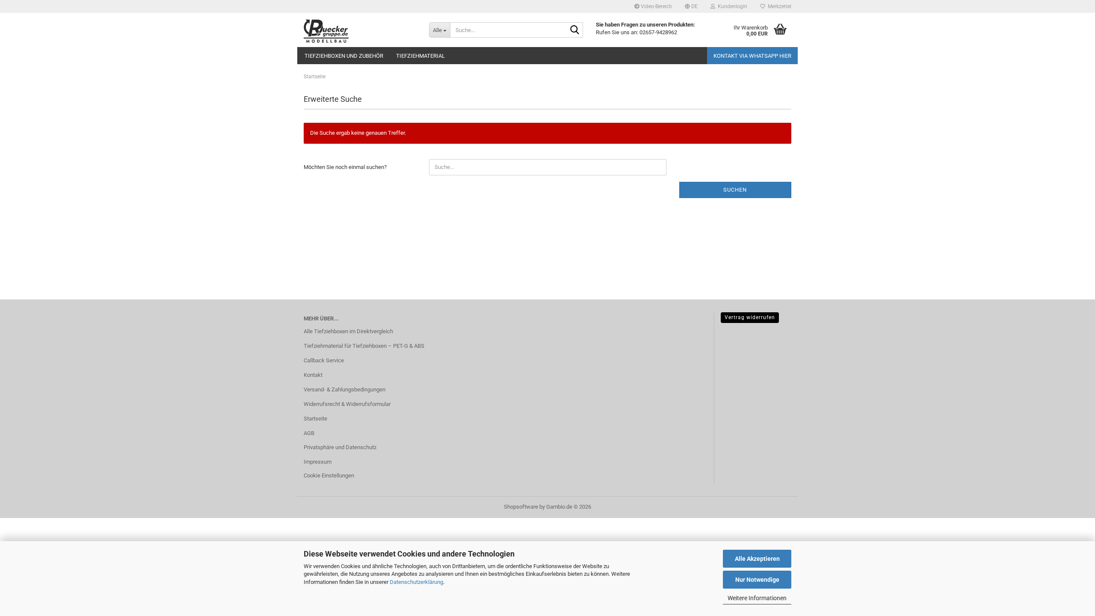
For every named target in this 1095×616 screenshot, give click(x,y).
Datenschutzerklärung (416, 582)
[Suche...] (575, 30)
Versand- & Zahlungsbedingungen (344, 389)
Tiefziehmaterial (420, 56)
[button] (691, 6)
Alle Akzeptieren (757, 558)
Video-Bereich (655, 6)
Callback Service (324, 360)
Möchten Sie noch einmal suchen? (345, 167)
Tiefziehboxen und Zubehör (344, 56)
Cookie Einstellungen (329, 475)
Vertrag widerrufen (750, 317)
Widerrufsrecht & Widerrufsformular (347, 404)
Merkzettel (778, 6)
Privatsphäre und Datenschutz (340, 447)
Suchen (735, 190)
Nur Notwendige (757, 579)
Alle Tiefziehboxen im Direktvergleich (348, 331)
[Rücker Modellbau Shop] (360, 30)
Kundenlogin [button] (731, 6)
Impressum (317, 462)
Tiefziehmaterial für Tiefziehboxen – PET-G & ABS (364, 346)
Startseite (315, 418)
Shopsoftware (521, 506)
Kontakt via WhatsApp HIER (752, 56)
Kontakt (313, 375)
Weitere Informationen (757, 598)
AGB (309, 433)
